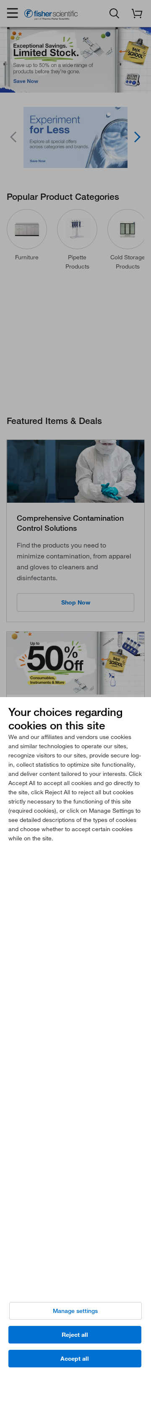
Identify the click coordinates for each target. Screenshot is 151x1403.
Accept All (74, 1358)
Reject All (75, 1334)
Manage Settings (75, 1311)
